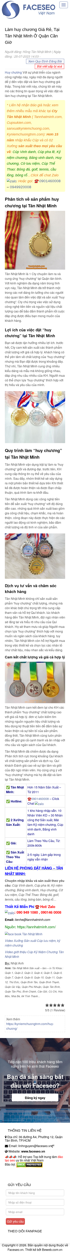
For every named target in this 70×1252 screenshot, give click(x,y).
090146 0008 (51, 912)
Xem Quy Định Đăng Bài (45, 61)
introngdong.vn (15, 1171)
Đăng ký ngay (35, 1097)
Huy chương (13, 72)
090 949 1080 (27, 912)
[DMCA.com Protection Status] (29, 1164)
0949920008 (20, 187)
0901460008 (50, 181)
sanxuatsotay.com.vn (19, 1176)
